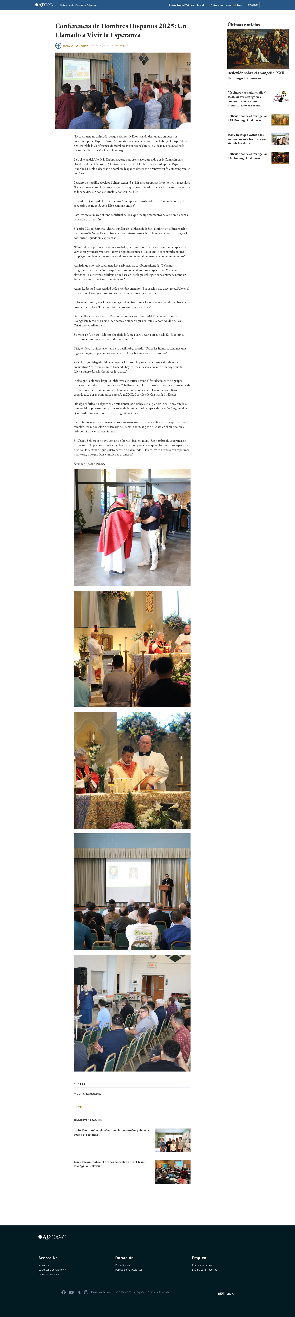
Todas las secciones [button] (221, 5)
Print (80, 1107)
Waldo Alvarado (75, 45)
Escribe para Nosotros (204, 1269)
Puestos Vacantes (202, 1265)
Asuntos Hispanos (121, 45)
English (200, 5)
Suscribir (253, 5)
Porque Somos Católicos (128, 1269)
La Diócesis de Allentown (52, 1269)
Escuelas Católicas (48, 1274)
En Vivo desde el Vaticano (181, 5)
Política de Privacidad (158, 1292)
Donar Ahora (122, 1265)
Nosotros (43, 1265)
